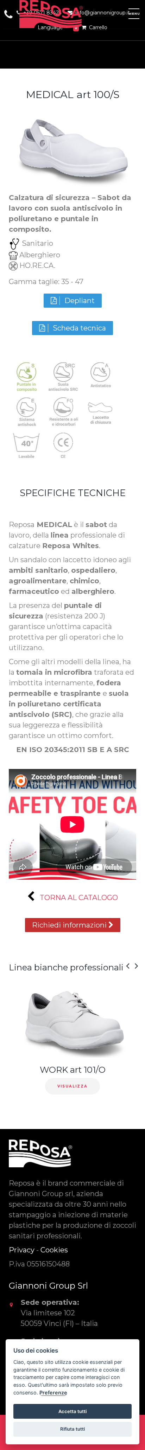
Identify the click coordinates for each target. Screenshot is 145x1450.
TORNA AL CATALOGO (78, 897)
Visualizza (72, 1086)
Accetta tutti (72, 1411)
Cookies (54, 1250)
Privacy (21, 1250)
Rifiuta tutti (72, 1429)
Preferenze (53, 1393)
